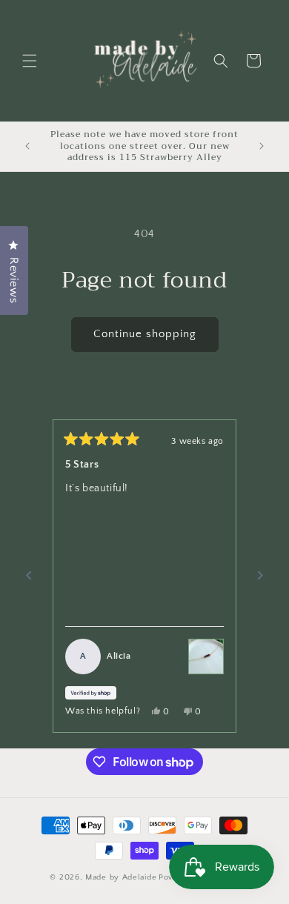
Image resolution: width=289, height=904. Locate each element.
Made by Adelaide (120, 877)
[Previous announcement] (27, 146)
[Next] (260, 576)
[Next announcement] (261, 146)
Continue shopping (144, 334)
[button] (29, 60)
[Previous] (29, 576)
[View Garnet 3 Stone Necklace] (206, 656)
